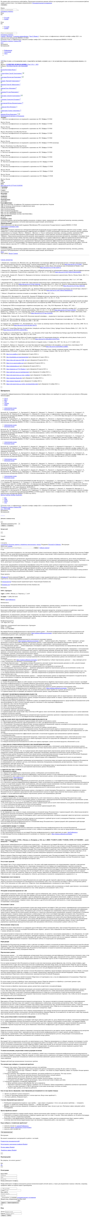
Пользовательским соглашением (42, 3)
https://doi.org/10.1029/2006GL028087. (57, 346)
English (6, 19)
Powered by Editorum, (54, 544)
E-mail (2, 1190)
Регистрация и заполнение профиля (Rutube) (14, 1144)
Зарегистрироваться (13, 1202)
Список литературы (7, 260)
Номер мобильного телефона (9, 1181)
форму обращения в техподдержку (21, 1127)
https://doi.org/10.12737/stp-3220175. (50, 267)
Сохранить (10, 525)
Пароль (3, 1213)
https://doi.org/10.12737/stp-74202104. (74, 286)
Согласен (3, 4)
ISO (5, 498)
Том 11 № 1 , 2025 (33, 64)
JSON (6, 501)
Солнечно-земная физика (21, 36)
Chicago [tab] (6, 403)
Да (1, 1165)
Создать (10, 546)
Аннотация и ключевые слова (10, 226)
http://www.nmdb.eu (12, 354)
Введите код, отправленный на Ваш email (13, 1199)
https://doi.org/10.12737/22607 (73, 264)
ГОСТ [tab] (6, 398)
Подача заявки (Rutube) (8, 1147)
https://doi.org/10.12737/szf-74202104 (29, 284)
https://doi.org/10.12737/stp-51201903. (42, 313)
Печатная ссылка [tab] (9, 409)
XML (5, 499)
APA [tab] (5, 402)
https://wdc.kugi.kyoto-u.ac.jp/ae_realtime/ (18, 375)
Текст (6, 53)
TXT (5, 502)
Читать (11, 253)
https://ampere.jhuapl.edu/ (13, 381)
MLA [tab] (5, 400)
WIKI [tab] (5, 405)
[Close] (1, 387)
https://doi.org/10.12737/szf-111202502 (11, 185)
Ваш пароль (4, 1192)
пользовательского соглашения (26, 1197)
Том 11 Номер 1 (34, 36)
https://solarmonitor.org (12, 366)
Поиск (3, 8)
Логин (3, 1211)
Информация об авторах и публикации (12, 116)
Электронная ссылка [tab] (10, 408)
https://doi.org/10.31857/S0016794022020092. (68, 272)
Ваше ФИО (4, 1173)
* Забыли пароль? (44, 548)
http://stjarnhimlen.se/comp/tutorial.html (17, 357)
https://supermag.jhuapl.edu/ (14, 378)
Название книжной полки (9, 523)
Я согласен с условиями (9, 1197)
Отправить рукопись (7, 11)
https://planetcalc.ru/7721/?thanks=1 (16, 369)
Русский (6, 17)
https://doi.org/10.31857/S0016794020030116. (60, 290)
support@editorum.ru (22, 1126)
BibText (3, 495)
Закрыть (3, 525)
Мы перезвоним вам (6, 1132)
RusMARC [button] (19, 495)
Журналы (9, 36)
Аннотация (7, 52)
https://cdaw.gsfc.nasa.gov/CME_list (16, 360)
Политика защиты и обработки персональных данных (24, 544)
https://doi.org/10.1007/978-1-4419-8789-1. (16, 330)
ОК (19, 1200)
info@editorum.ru (10, 599)
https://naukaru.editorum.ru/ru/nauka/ (41, 633)
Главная (3, 36)
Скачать (15, 253)
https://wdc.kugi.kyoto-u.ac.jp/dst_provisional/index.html (22, 384)
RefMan (13, 495)
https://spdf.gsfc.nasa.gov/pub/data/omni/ (17, 372)
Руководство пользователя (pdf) (10, 1141)
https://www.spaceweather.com (15, 363)
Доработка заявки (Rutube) (9, 1150)
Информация (8, 50)
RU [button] (2, 14)
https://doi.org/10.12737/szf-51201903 (65, 310)
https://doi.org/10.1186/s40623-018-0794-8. (47, 339)
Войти (36, 548)
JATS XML (7, 509)
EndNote (8, 495)
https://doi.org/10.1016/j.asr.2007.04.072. (25, 325)
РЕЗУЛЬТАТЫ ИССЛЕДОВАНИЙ (17, 66)
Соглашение (4, 544)
